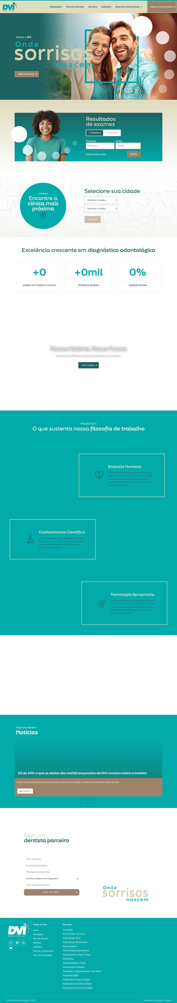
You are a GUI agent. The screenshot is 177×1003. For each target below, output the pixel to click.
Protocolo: (91, 141)
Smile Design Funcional (74, 934)
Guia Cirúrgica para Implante (76, 950)
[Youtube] (10, 948)
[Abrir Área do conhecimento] (141, 6)
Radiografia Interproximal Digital (77, 988)
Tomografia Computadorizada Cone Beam (82, 971)
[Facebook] (17, 942)
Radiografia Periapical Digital (76, 979)
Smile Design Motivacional (75, 942)
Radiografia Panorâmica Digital (77, 984)
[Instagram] (10, 942)
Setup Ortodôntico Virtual (74, 963)
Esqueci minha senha (96, 154)
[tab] (95, 133)
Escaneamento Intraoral (74, 967)
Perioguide (68, 930)
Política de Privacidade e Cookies (157, 1000)
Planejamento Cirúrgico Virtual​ (77, 955)
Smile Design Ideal (71, 938)
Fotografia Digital (71, 975)
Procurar (92, 220)
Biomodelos (68, 959)
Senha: (119, 141)
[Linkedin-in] (23, 942)
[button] (84, 802)
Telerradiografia (70, 946)
